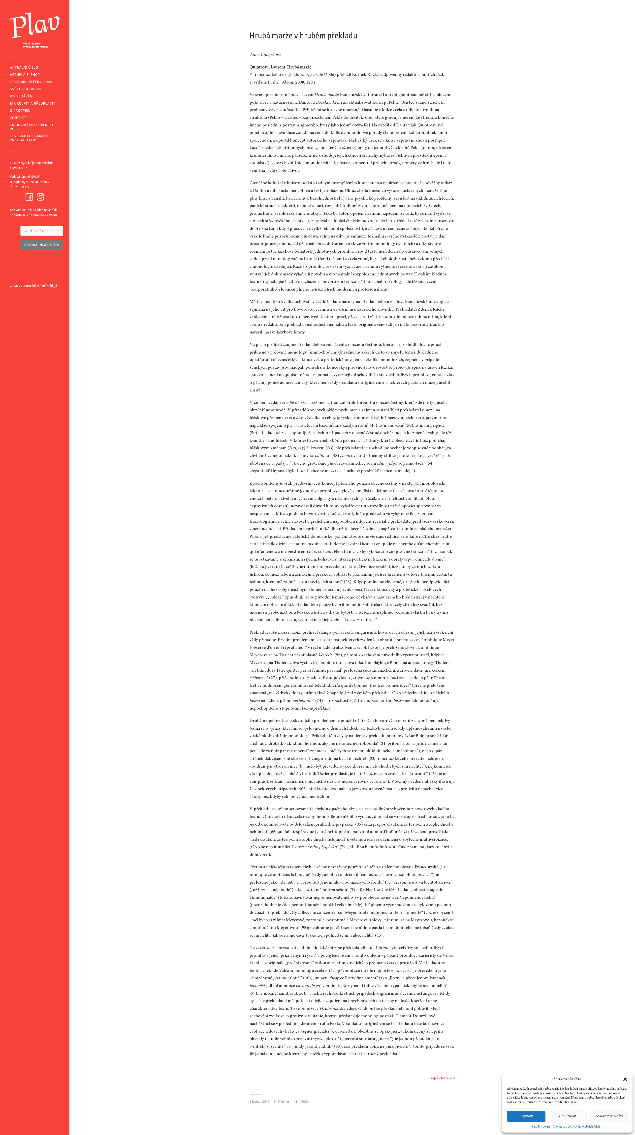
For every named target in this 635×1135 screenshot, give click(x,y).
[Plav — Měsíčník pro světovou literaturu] (35, 30)
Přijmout (526, 1116)
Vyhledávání (21, 96)
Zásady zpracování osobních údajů (33, 286)
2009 (304, 1102)
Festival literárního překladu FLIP (30, 138)
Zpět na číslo (443, 1077)
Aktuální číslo (24, 67)
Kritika (283, 1102)
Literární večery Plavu (32, 82)
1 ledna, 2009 (259, 1102)
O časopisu (20, 111)
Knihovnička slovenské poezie (32, 127)
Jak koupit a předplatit (33, 103)
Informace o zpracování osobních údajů (577, 1126)
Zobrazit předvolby (608, 1116)
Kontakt (18, 118)
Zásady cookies (541, 1126)
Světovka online (26, 89)
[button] (625, 1079)
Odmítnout (567, 1116)
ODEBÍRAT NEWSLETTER (41, 245)
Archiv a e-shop (25, 75)
